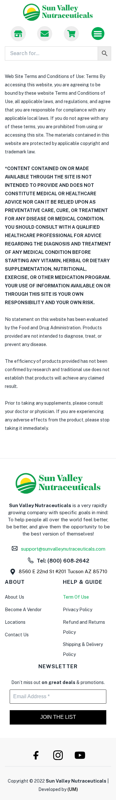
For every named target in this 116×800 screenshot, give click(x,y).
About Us (14, 597)
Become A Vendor (23, 609)
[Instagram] (58, 755)
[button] (98, 33)
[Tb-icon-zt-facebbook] (36, 755)
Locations (15, 622)
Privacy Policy (77, 609)
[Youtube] (80, 755)
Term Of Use (76, 597)
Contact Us (17, 634)
